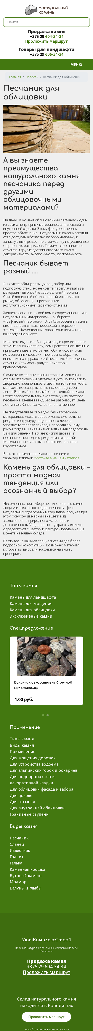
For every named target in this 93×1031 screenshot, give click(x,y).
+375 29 (46, 36)
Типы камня (22, 738)
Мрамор (18, 881)
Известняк (20, 850)
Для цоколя (21, 795)
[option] (46, 674)
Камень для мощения (31, 603)
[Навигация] (79, 64)
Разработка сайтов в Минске (41, 1029)
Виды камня (22, 745)
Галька (16, 863)
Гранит (17, 856)
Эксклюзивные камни (31, 616)
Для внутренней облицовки (37, 807)
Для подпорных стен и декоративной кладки (32, 779)
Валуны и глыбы (25, 888)
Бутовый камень (26, 875)
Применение (22, 751)
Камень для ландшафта (33, 597)
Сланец (17, 844)
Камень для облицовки (32, 609)
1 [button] (43, 715)
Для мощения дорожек (32, 757)
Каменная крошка (27, 869)
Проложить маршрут (46, 41)
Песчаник (19, 838)
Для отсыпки (22, 801)
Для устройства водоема (34, 764)
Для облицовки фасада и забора (41, 789)
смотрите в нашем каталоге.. (57, 458)
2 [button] (47, 715)
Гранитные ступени (29, 814)
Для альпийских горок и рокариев (43, 770)
